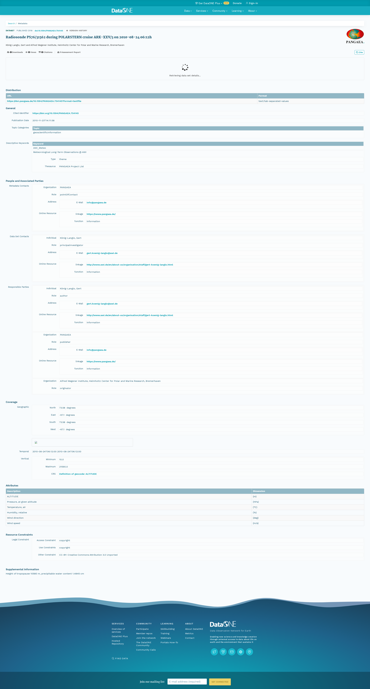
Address (52, 201)
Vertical (25, 458)
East (53, 415)
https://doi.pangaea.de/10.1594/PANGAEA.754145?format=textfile (44, 101)
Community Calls (146, 649)
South (52, 422)
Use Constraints (47, 547)
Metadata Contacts (19, 186)
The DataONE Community (143, 644)
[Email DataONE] (231, 651)
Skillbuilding (168, 629)
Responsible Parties (18, 287)
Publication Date (20, 120)
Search (11, 23)
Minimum (51, 459)
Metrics (189, 633)
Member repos (144, 633)
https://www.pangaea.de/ (101, 214)
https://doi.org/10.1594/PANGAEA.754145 (56, 113)
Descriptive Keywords (17, 143)
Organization (49, 187)
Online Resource (47, 213)
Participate (142, 629)
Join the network (146, 638)
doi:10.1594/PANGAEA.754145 (49, 30)
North (53, 407)
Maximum (51, 466)
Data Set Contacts (19, 236)
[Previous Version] (67, 30)
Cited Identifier (21, 113)
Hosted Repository (118, 642)
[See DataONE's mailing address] (249, 651)
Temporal (24, 451)
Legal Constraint (20, 539)
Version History (78, 30)
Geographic (23, 407)
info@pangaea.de (96, 202)
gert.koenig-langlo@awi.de (102, 253)
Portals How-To (169, 642)
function (78, 221)
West (53, 429)
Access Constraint (46, 540)
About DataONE (194, 629)
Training (165, 633)
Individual (51, 238)
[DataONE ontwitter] (214, 651)
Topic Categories (20, 127)
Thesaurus (50, 166)
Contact (189, 638)
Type (53, 159)
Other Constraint (47, 554)
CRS (53, 474)
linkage (79, 214)
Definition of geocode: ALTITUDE (78, 474)
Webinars (166, 638)
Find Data (121, 658)
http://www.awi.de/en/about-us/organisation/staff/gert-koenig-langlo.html (130, 264)
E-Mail (79, 202)
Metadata (22, 23)
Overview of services (118, 630)
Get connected (220, 682)
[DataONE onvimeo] (223, 651)
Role (54, 194)
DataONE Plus (120, 636)
